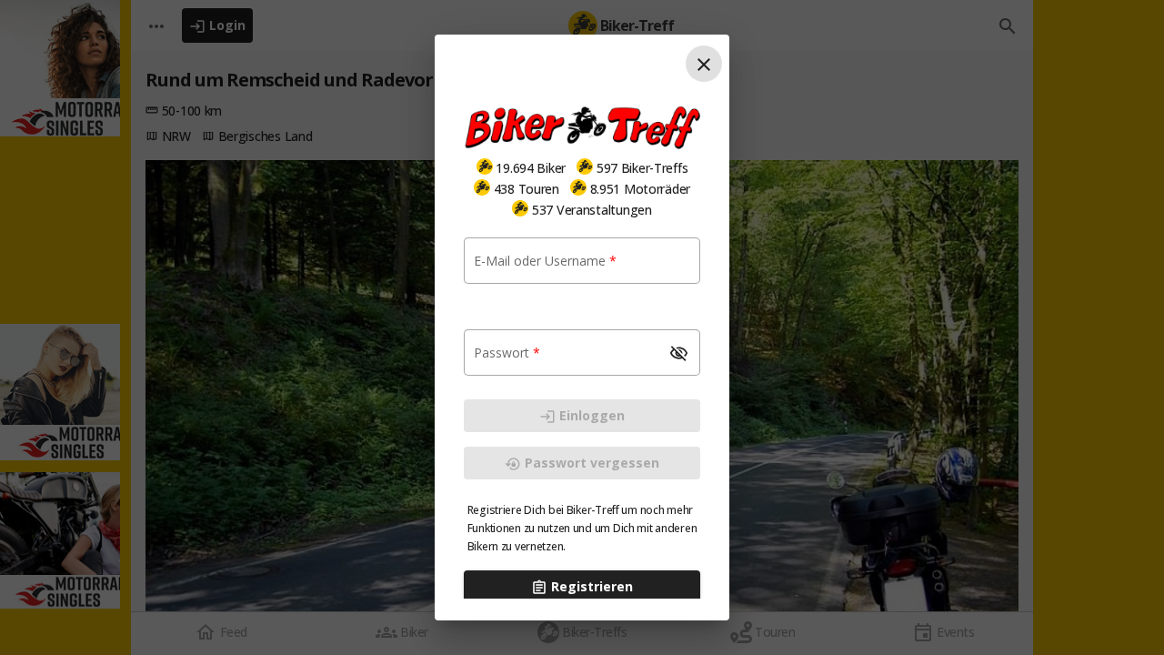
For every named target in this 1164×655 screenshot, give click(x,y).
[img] (485, 166)
